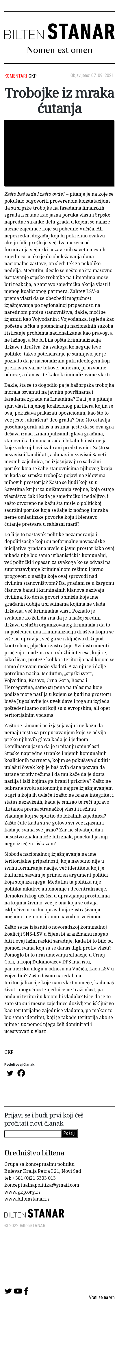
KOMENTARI (15, 76)
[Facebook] (21, 1073)
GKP (33, 76)
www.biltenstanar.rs (26, 1199)
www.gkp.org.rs (22, 1192)
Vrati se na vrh (102, 1297)
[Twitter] (10, 1073)
